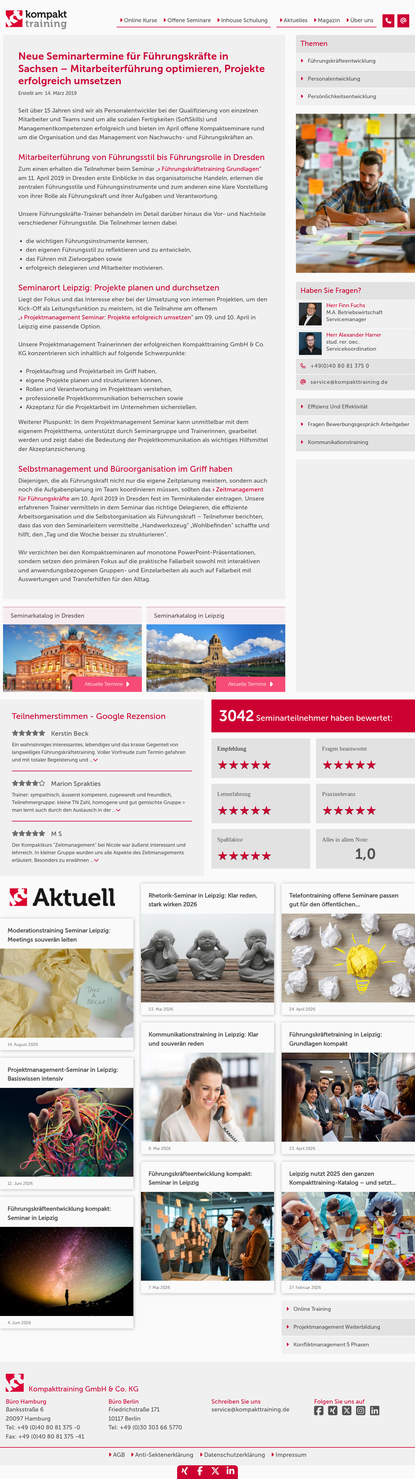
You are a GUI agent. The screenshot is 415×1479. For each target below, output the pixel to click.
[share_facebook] (200, 1472)
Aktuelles (295, 20)
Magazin (329, 20)
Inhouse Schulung (244, 20)
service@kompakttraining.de (250, 1409)
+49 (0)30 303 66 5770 (151, 1427)
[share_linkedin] (230, 1472)
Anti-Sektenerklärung (164, 1454)
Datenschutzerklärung (234, 1454)
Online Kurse (140, 20)
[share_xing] (184, 1472)
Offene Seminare (189, 20)
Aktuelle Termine (104, 684)
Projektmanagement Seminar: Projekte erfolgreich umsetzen (107, 317)
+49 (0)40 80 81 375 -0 (48, 1427)
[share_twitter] (215, 1472)
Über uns (361, 20)
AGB (118, 1454)
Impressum (290, 1454)
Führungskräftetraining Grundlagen (210, 168)
